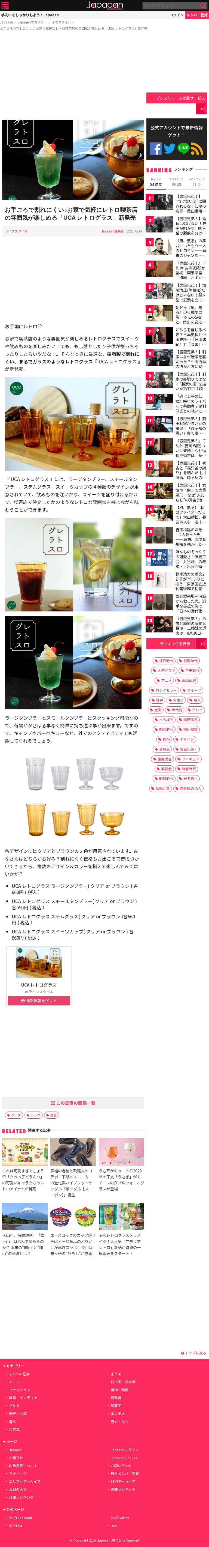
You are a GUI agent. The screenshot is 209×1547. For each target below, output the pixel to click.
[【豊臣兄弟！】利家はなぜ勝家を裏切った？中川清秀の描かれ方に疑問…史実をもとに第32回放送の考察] (159, 358)
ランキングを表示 (175, 643)
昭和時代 (166, 778)
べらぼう (166, 719)
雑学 (159, 700)
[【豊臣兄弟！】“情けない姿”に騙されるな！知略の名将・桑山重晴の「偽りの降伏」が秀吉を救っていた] (159, 203)
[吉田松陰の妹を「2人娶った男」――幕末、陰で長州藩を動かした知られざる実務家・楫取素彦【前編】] (159, 536)
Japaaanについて (125, 1457)
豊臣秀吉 (165, 758)
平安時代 (192, 670)
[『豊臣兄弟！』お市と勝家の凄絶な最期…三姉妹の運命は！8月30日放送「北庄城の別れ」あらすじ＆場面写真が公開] (159, 625)
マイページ (18, 1473)
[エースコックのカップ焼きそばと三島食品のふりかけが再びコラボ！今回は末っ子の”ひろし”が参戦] (73, 1217)
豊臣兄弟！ (189, 749)
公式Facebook (156, 148)
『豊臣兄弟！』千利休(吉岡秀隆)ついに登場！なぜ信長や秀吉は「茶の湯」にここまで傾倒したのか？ (191, 453)
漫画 (157, 709)
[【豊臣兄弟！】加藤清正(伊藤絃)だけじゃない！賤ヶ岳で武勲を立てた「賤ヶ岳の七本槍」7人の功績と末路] (159, 292)
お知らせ (16, 1457)
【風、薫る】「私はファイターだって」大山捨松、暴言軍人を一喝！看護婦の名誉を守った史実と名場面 (191, 519)
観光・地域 (18, 1413)
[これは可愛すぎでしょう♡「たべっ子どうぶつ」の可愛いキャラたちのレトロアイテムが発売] (25, 1152)
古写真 (14, 1429)
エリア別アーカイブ (25, 1481)
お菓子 (178, 700)
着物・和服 (119, 1389)
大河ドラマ (166, 670)
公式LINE (183, 148)
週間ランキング (123, 1489)
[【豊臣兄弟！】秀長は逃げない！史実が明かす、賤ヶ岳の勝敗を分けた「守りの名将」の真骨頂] (159, 225)
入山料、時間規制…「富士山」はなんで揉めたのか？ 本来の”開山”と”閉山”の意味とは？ (23, 1244)
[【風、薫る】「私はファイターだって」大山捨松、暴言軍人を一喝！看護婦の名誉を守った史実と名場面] (159, 514)
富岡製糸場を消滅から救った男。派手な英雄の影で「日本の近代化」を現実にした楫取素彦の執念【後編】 (191, 610)
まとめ (116, 1373)
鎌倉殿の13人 (190, 788)
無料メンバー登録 (125, 1473)
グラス (16, 1115)
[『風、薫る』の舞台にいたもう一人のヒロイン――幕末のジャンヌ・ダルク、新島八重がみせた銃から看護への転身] (159, 247)
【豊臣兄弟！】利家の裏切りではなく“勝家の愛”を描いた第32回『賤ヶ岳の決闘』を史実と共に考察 (191, 386)
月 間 (197, 182)
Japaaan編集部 (112, 231)
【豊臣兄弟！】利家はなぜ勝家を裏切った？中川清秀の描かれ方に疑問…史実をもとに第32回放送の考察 (191, 364)
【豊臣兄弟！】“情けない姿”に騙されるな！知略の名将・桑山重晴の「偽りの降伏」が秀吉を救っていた (191, 208)
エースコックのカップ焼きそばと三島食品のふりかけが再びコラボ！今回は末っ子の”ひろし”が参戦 (73, 1244)
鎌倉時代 (189, 768)
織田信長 (190, 719)
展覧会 (166, 768)
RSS (197, 148)
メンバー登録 (197, 14)
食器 (53, 1115)
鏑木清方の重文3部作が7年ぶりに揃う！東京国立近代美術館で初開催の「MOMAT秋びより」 (191, 586)
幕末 (197, 700)
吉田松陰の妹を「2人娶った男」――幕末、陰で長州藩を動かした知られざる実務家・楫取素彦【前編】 (191, 542)
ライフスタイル (59, 22)
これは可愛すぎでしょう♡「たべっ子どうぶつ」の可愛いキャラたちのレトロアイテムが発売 (23, 1179)
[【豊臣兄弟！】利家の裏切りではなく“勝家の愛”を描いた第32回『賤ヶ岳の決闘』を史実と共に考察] (159, 381)
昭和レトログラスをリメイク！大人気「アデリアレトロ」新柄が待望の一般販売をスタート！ (120, 1244)
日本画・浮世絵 (123, 1381)
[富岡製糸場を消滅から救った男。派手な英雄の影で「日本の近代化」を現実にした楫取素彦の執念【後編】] (159, 603)
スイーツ (194, 690)
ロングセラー (166, 690)
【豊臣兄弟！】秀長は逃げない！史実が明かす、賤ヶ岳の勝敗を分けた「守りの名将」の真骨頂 (191, 231)
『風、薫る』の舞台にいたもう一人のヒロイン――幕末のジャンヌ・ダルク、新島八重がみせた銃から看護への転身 (191, 255)
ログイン (177, 14)
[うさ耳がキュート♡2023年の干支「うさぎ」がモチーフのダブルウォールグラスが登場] (121, 1152)
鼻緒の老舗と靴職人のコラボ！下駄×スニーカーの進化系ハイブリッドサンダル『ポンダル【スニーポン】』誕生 (71, 1182)
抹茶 (166, 739)
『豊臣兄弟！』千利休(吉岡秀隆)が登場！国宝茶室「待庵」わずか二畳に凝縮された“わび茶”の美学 (191, 275)
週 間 (176, 182)
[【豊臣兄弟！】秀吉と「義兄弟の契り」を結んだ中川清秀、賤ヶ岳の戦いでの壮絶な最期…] (159, 470)
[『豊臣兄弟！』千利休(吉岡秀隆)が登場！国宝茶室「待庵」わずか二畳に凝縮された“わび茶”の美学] (159, 270)
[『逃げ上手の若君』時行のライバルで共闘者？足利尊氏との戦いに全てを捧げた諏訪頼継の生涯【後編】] (159, 403)
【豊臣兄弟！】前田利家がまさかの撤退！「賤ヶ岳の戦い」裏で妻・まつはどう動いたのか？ (191, 431)
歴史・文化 (119, 1421)
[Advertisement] (73, 76)
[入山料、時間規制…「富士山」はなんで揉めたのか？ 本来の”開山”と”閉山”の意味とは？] (25, 1217)
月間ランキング (21, 1497)
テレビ (197, 709)
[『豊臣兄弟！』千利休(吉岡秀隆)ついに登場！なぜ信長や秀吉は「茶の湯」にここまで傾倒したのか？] (159, 447)
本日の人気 (18, 1489)
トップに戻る (195, 1352)
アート (14, 1381)
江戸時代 (166, 660)
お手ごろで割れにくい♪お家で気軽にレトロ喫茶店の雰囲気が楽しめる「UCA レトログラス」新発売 (73, 28)
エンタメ (118, 1413)
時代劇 (176, 709)
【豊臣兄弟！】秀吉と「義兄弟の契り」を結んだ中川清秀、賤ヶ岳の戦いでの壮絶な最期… (191, 475)
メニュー (5, 6)
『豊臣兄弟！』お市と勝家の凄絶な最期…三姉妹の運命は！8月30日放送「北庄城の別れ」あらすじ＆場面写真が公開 (191, 633)
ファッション (19, 1389)
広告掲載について (23, 1465)
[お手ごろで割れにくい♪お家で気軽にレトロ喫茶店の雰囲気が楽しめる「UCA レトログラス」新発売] (73, 161)
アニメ (166, 680)
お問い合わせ (121, 1465)
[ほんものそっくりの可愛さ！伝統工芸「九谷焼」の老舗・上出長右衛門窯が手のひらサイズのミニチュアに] (159, 558)
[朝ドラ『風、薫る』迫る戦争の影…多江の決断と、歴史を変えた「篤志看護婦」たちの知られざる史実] (159, 314)
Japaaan (104, 5)
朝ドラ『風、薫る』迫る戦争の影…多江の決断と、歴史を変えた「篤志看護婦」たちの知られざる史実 (191, 321)
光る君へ (190, 778)
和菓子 (116, 1405)
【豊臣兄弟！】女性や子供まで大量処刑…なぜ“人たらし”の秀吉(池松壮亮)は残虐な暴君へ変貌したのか (191, 497)
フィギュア (190, 758)
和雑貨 (116, 1397)
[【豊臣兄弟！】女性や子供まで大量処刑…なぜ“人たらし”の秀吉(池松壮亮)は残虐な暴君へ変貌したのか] (159, 492)
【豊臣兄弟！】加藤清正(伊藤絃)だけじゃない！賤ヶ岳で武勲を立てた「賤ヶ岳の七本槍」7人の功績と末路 (191, 299)
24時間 (156, 182)
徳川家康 (190, 729)
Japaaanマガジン (31, 22)
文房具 (164, 749)
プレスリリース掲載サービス (180, 98)
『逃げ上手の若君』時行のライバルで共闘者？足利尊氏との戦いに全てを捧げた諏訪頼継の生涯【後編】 (191, 408)
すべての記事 (19, 1373)
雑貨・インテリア (23, 1397)
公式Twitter (170, 148)
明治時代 (166, 729)
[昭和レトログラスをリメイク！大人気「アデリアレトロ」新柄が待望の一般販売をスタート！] (121, 1217)
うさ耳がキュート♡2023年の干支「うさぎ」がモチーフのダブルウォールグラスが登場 (121, 1179)
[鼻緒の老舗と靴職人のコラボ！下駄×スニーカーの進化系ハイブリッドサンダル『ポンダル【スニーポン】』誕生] (73, 1152)
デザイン (187, 739)
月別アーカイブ (123, 1481)
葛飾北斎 (163, 788)
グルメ (14, 1405)
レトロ (36, 1115)
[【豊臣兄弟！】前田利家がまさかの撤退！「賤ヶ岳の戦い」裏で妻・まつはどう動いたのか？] (159, 425)
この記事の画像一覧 (75, 1103)
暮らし (14, 1421)
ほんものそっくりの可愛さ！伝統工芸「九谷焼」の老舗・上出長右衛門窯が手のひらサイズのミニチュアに (191, 564)
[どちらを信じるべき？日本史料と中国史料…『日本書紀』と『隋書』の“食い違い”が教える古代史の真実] (159, 336)
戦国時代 (190, 660)
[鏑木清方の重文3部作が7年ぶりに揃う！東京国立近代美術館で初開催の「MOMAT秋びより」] (159, 581)
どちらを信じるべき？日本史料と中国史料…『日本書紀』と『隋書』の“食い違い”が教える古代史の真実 (191, 342)
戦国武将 (189, 680)
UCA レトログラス (39, 985)
